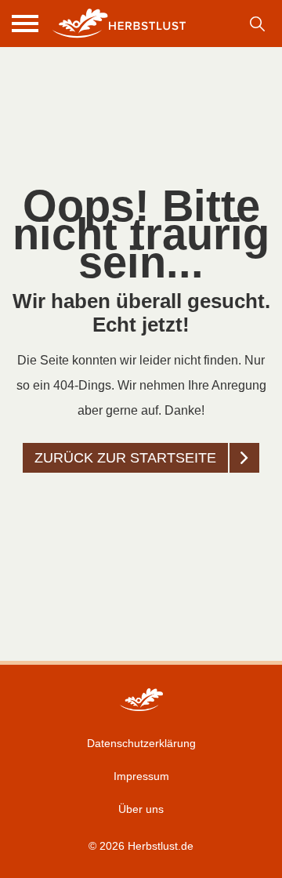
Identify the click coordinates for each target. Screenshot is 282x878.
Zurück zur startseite (125, 458)
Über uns (141, 809)
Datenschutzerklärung (141, 743)
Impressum (141, 776)
